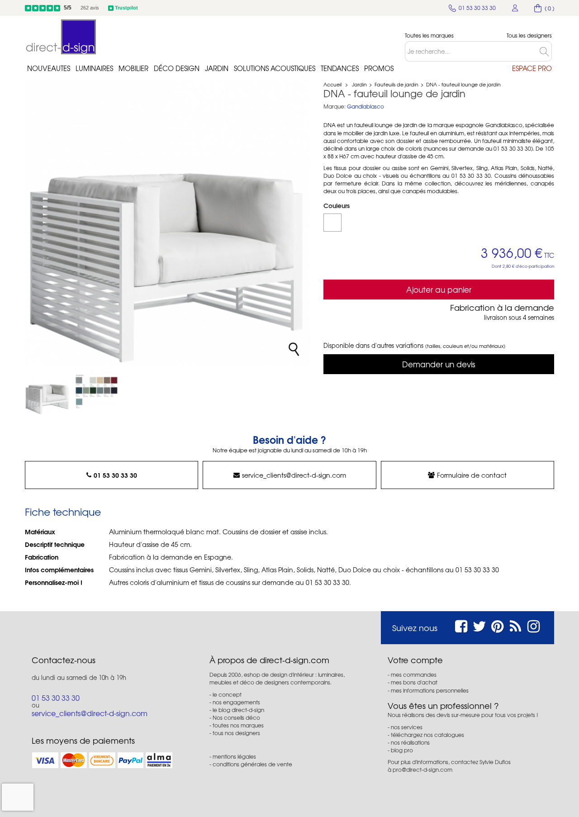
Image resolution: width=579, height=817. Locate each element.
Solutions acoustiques (274, 68)
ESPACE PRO (532, 68)
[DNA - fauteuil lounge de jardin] (47, 392)
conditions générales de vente (252, 764)
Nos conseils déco (236, 717)
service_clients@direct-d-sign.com (294, 475)
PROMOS (379, 68)
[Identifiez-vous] (515, 8)
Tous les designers (529, 35)
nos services (406, 727)
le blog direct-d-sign (238, 710)
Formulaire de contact (472, 475)
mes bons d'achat (414, 682)
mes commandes (414, 674)
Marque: (334, 106)
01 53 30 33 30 (115, 475)
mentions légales (234, 756)
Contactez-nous (63, 660)
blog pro (402, 750)
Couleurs (337, 205)
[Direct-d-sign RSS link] (515, 625)
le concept (227, 694)
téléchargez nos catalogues (427, 735)
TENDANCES (340, 68)
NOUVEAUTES (48, 68)
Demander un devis (438, 364)
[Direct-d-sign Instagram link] (533, 625)
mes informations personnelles (430, 690)
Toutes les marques (429, 35)
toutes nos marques (238, 725)
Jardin (216, 68)
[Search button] (546, 51)
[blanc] (332, 222)
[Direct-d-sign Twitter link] (479, 625)
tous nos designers (236, 733)
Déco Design (176, 68)
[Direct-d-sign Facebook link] (461, 625)
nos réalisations (410, 742)
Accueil (332, 84)
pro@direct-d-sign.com (422, 769)
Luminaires (94, 68)
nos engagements (236, 702)
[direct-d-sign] (61, 37)
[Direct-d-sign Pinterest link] (497, 625)
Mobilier (133, 68)
